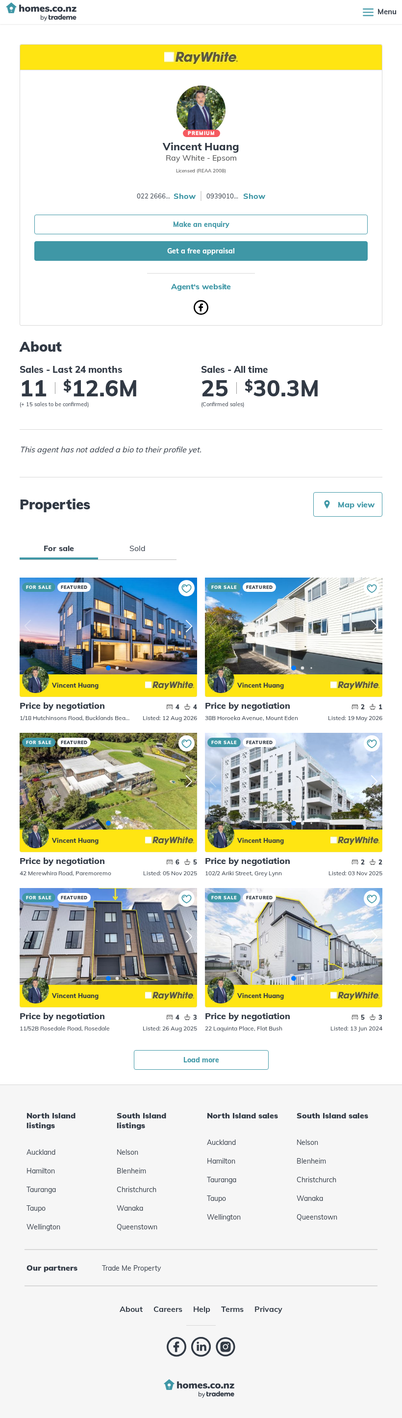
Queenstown (137, 1227)
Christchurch (136, 1189)
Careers (167, 1309)
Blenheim (131, 1171)
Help (201, 1309)
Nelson (127, 1152)
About (131, 1309)
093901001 (223, 196)
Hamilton (40, 1171)
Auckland (40, 1152)
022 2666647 (154, 196)
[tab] (59, 548)
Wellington (43, 1227)
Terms (232, 1309)
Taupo (36, 1208)
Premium (201, 133)
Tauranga (41, 1189)
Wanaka (130, 1208)
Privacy (268, 1309)
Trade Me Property (131, 1268)
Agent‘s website (201, 286)
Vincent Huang (35, 679)
